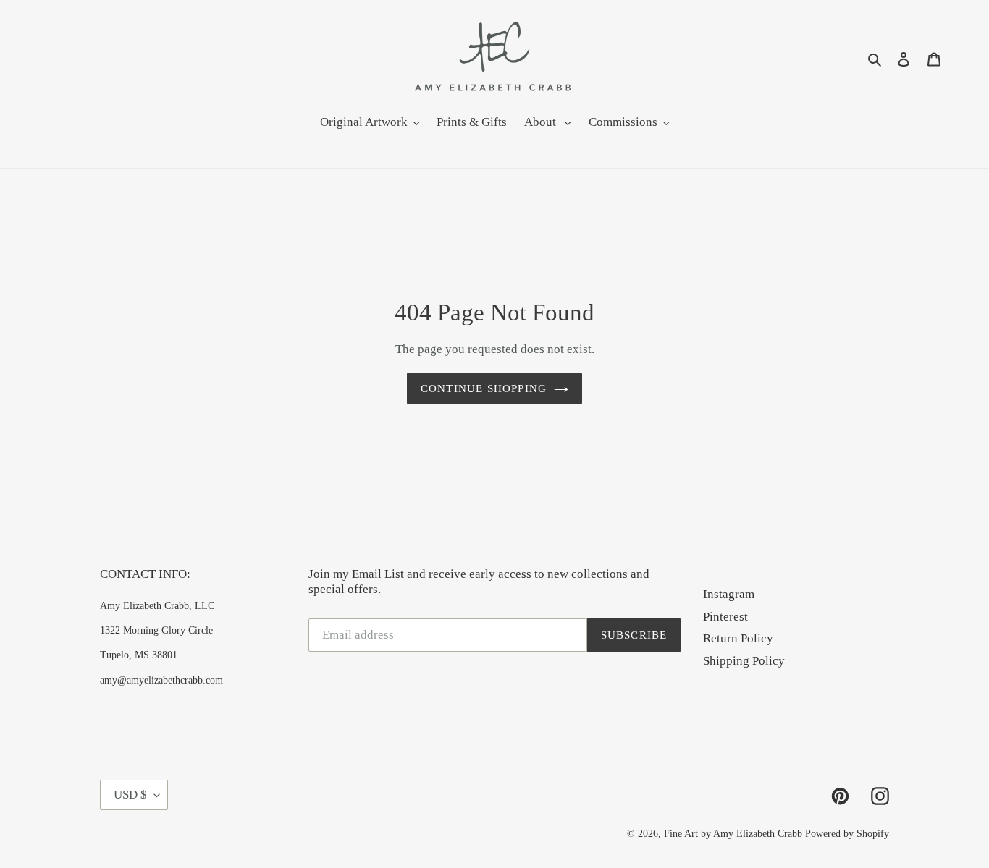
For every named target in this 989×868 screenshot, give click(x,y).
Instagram (728, 594)
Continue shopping (484, 388)
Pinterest (725, 617)
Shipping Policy (744, 661)
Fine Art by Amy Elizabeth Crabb (733, 833)
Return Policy (738, 638)
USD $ (130, 794)
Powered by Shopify (847, 833)
